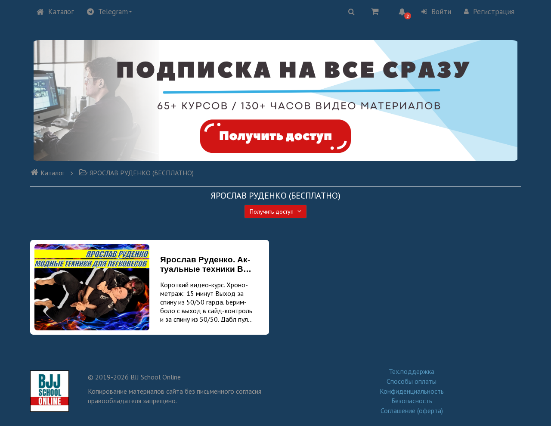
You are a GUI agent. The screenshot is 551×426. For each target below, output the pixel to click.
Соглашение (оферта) (412, 410)
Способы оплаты (411, 381)
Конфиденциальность (412, 391)
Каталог (61, 11)
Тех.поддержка (411, 371)
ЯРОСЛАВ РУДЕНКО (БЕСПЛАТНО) (142, 172)
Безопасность (411, 400)
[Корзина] (375, 11)
